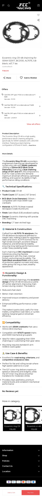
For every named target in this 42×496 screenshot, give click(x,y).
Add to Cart (11, 492)
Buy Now (31, 492)
